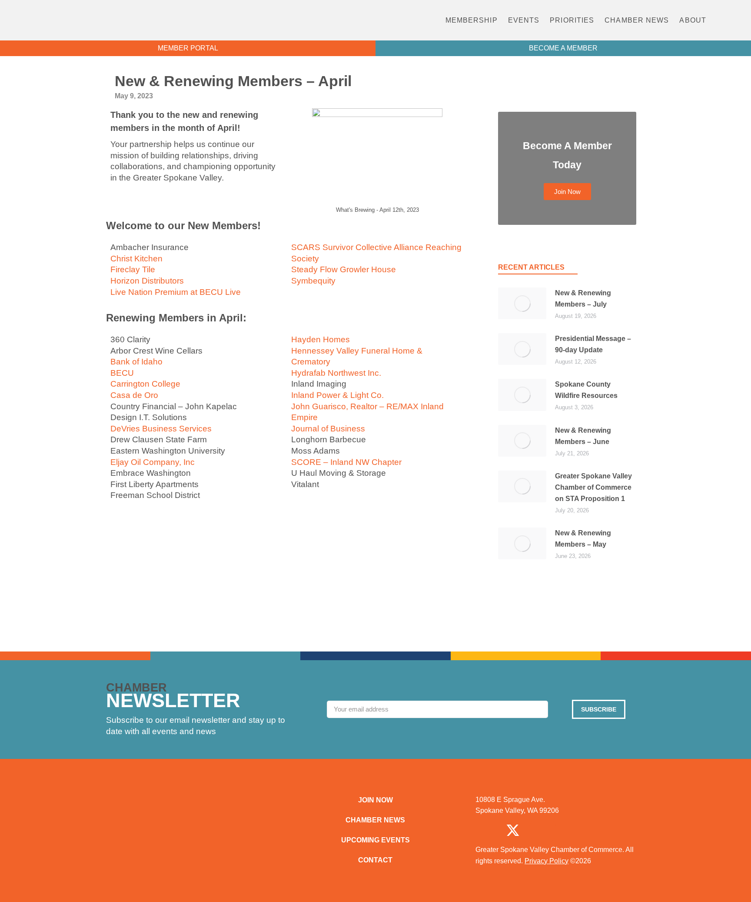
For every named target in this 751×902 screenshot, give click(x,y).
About (692, 20)
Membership (471, 20)
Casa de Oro (134, 395)
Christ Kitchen (136, 258)
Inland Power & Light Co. (337, 395)
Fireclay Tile (132, 269)
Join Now (375, 800)
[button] (731, 20)
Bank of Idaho (136, 361)
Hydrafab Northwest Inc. (336, 373)
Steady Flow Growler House (343, 269)
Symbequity (313, 280)
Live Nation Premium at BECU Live (175, 292)
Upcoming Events (375, 840)
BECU (122, 373)
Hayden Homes (320, 339)
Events (524, 20)
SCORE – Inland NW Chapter (346, 462)
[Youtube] (603, 830)
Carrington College (145, 383)
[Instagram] (543, 830)
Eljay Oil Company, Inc (152, 462)
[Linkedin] (573, 830)
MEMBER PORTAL (188, 48)
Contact (375, 860)
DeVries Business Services (161, 428)
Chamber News (637, 20)
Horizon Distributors (147, 280)
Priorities (572, 20)
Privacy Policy (546, 861)
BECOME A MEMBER (563, 48)
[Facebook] (483, 830)
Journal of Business (328, 428)
